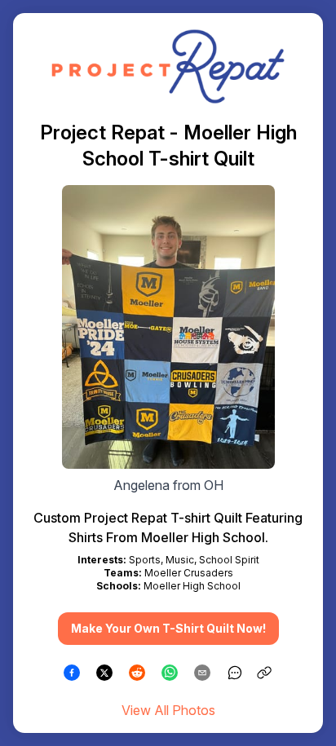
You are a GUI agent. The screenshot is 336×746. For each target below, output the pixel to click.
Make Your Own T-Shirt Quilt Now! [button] (168, 628)
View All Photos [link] (168, 710)
